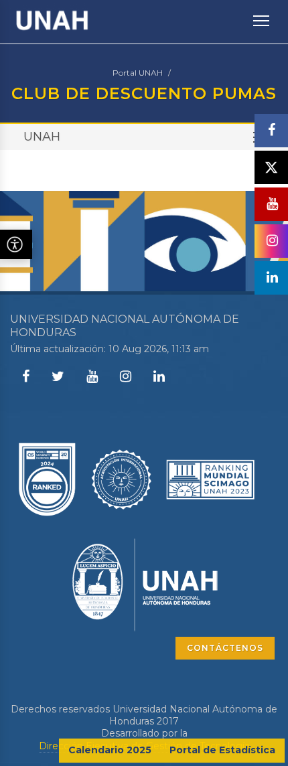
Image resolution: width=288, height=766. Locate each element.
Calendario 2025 (109, 750)
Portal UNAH (138, 73)
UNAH (41, 136)
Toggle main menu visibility (261, 20)
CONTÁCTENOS (225, 648)
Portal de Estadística (222, 750)
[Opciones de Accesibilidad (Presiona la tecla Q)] (16, 244)
